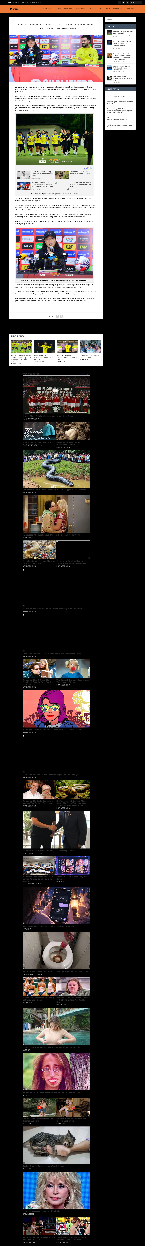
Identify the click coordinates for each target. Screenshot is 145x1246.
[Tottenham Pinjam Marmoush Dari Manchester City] (109, 78)
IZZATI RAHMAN (48, 28)
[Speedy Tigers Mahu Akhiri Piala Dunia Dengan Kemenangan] (109, 67)
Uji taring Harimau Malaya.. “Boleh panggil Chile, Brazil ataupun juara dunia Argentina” (21, 358)
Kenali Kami (130, 9)
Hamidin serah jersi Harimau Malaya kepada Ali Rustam (67, 357)
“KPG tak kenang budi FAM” (116, 96)
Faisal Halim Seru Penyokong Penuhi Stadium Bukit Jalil (44, 357)
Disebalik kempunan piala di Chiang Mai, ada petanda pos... (34, 2)
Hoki (59, 9)
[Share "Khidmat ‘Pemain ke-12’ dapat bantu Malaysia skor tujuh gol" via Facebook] (57, 316)
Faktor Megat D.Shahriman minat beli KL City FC (120, 102)
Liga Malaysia (80, 9)
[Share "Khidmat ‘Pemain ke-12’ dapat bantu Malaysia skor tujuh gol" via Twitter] (61, 316)
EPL (101, 9)
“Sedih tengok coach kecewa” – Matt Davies (119, 126)
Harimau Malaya (48, 9)
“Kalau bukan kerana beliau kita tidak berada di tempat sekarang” (120, 119)
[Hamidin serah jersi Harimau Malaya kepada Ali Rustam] (67, 346)
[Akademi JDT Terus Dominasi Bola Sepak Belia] (109, 32)
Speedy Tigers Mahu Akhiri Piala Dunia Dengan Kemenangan (122, 68)
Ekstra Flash (117, 9)
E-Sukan (107, 9)
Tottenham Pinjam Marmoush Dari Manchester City (122, 78)
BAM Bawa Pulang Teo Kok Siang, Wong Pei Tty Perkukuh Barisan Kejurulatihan (122, 44)
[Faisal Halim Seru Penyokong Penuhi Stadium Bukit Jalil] (44, 346)
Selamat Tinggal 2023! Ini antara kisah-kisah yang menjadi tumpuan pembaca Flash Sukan (119, 110)
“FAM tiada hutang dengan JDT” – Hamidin (90, 356)
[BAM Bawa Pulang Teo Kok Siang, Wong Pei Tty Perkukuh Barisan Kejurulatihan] (109, 42)
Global (92, 9)
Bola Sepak (125, 35)
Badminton (68, 9)
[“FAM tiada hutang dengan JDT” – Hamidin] (90, 346)
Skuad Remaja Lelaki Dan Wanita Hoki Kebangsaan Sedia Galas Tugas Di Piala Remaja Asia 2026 (122, 56)
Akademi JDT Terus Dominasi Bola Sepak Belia (123, 32)
